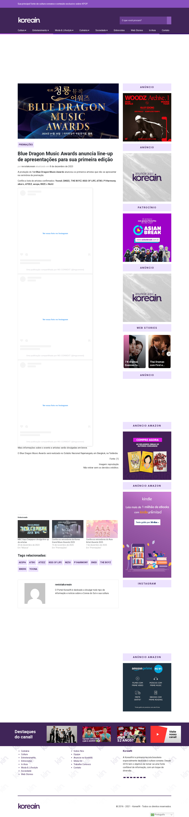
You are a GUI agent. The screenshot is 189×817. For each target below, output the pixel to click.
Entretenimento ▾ (40, 30)
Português (159, 814)
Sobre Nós (79, 751)
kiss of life (55, 562)
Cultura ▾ (22, 30)
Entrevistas (119, 30)
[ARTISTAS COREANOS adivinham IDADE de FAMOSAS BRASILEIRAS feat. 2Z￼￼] (131, 734)
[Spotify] (163, 4)
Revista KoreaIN (29, 20)
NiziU (68, 562)
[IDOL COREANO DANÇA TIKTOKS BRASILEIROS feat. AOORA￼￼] (96, 734)
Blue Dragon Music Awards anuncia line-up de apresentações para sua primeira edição (65, 156)
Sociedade (26, 771)
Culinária (25, 751)
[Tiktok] (166, 4)
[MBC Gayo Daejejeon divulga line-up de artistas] (33, 529)
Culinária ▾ (84, 30)
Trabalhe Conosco (82, 764)
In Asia (152, 30)
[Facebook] (150, 4)
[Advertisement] (94, 55)
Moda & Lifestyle (29, 767)
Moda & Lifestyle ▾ (64, 30)
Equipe (77, 754)
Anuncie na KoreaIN (83, 757)
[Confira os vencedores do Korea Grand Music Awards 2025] (68, 529)
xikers (22, 569)
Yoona (33, 569)
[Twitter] (156, 4)
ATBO (32, 562)
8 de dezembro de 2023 (61, 166)
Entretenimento (28, 757)
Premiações (26, 144)
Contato (165, 30)
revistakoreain (28, 166)
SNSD (94, 562)
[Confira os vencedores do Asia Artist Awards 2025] (102, 529)
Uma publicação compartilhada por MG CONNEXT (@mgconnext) (55, 269)
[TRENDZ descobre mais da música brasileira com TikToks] (62, 734)
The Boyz (105, 562)
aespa (22, 562)
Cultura (24, 754)
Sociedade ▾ (101, 30)
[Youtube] (160, 4)
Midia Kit (78, 761)
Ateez (41, 562)
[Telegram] (170, 4)
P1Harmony (81, 562)
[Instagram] (153, 4)
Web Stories (137, 30)
